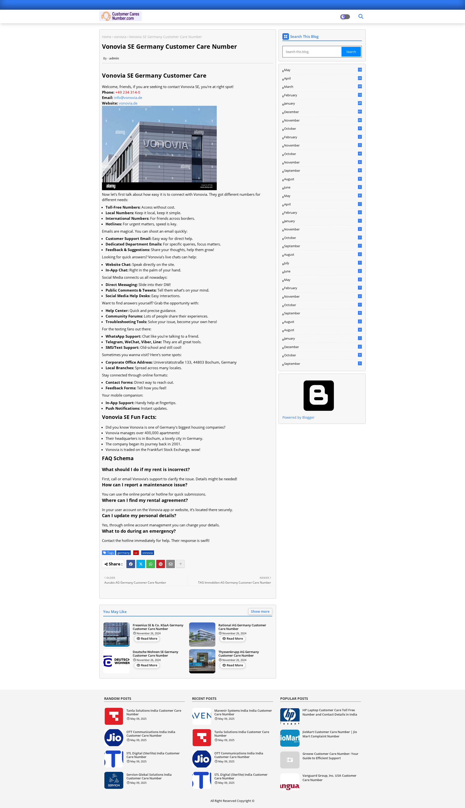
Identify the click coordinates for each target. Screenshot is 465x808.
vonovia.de (128, 103)
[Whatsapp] (150, 564)
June (322, 187)
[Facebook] (130, 564)
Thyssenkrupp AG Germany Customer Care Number (238, 654)
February (322, 95)
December (322, 112)
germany (123, 553)
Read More (149, 638)
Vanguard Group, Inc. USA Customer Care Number (329, 777)
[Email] (170, 564)
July (322, 263)
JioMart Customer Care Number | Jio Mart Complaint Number (329, 734)
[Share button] (180, 564)
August (322, 179)
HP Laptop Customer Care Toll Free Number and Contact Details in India (329, 712)
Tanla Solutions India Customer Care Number (153, 712)
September (322, 170)
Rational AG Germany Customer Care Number (242, 627)
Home (106, 36)
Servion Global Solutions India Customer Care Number (149, 776)
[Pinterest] (160, 564)
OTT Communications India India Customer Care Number (150, 734)
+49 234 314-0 (127, 92)
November (322, 120)
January (322, 103)
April (322, 78)
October (322, 128)
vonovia (120, 36)
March (322, 86)
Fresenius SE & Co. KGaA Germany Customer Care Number (158, 627)
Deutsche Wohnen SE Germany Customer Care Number (155, 654)
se (136, 553)
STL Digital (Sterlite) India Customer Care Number (153, 755)
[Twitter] (140, 564)
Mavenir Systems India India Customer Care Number (243, 712)
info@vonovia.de (128, 97)
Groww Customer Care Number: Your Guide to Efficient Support (330, 755)
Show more (260, 611)
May (322, 70)
